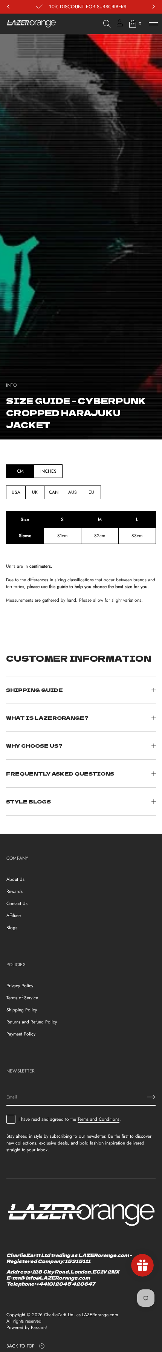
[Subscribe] (151, 1097)
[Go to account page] (119, 25)
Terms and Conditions (98, 1119)
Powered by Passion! (26, 1327)
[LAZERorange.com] (31, 24)
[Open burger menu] (153, 23)
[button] (107, 23)
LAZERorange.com (100, 1315)
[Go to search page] (107, 23)
